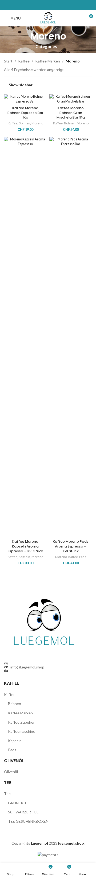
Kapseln (24, 557)
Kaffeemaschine (21, 731)
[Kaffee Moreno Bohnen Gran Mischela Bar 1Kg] (70, 99)
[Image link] (44, 623)
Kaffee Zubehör (21, 722)
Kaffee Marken (47, 61)
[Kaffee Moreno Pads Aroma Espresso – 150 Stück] (70, 337)
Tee (7, 793)
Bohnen (24, 123)
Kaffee (24, 61)
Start (8, 61)
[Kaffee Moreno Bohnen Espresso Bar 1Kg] (25, 99)
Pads (82, 557)
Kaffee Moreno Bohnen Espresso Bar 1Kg (25, 113)
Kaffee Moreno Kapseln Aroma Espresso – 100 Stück (25, 546)
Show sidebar (21, 85)
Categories (46, 47)
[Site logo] (48, 17)
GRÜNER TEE (19, 803)
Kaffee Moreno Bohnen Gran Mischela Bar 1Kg (71, 113)
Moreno (37, 123)
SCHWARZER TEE (23, 812)
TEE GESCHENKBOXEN (28, 821)
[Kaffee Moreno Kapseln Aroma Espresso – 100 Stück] (25, 337)
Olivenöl (11, 771)
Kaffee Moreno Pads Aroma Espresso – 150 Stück (71, 546)
